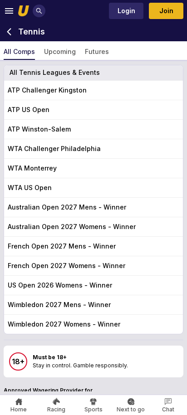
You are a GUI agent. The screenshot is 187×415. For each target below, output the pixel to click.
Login (126, 11)
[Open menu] (9, 10)
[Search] (39, 11)
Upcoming (60, 51)
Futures (97, 51)
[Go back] (9, 31)
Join (166, 11)
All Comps (19, 51)
